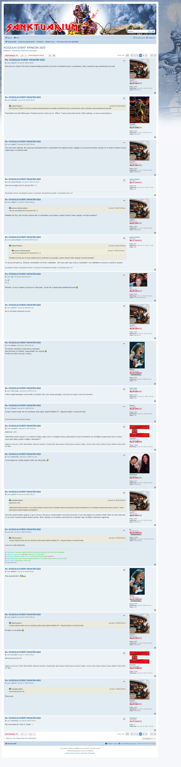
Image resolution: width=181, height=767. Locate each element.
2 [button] (137, 55)
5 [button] (146, 55)
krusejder (133, 438)
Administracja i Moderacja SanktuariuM (24, 50)
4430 (135, 131)
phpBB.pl (90, 750)
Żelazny (132, 405)
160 (135, 186)
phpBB (76, 748)
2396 (135, 412)
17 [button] (152, 55)
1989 (135, 86)
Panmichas (133, 718)
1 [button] (134, 55)
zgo (131, 287)
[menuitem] (16, 37)
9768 (135, 377)
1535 (135, 395)
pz (130, 529)
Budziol (132, 369)
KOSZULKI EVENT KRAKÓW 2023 (24, 47)
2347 (135, 481)
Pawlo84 (132, 124)
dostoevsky (133, 474)
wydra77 (132, 80)
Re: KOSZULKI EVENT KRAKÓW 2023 (25, 60)
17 (134, 724)
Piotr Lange (133, 388)
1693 (135, 294)
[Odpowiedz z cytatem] (124, 60)
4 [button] (143, 55)
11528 (136, 445)
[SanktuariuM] (54, 19)
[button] (127, 55)
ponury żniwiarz (135, 179)
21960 (136, 537)
